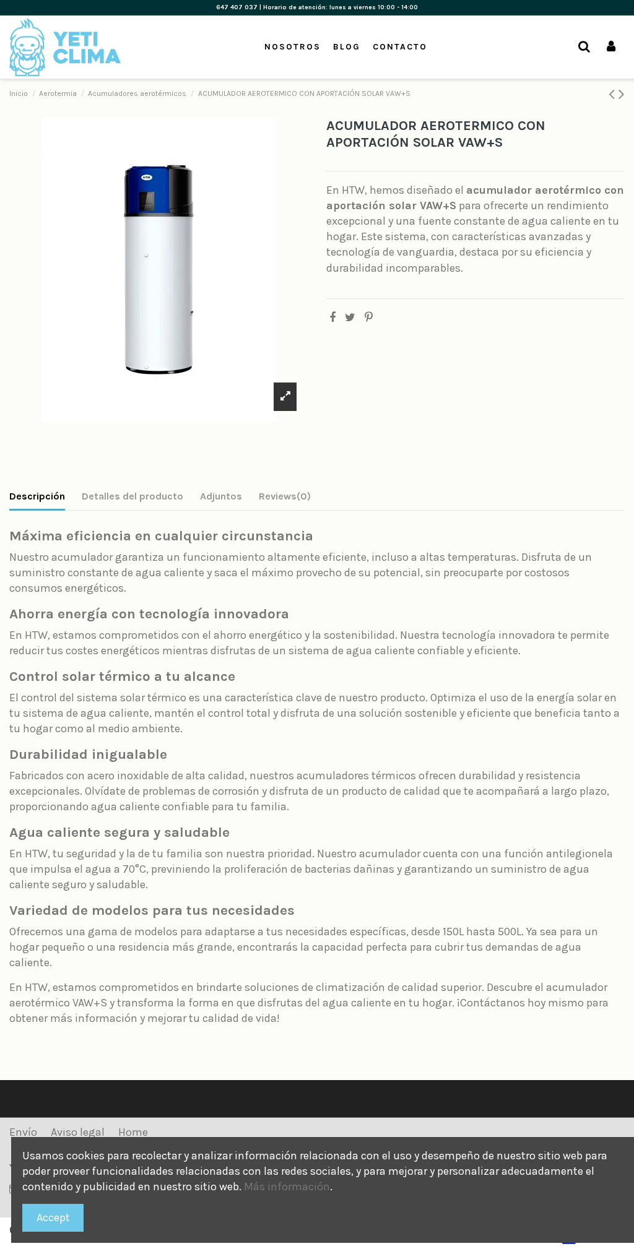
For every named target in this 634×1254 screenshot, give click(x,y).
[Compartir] (332, 317)
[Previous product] (614, 94)
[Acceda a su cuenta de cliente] (611, 47)
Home (133, 1132)
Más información (287, 1186)
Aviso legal (78, 1132)
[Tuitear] (350, 317)
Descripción (37, 496)
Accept (53, 1217)
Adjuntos (221, 496)
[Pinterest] (369, 317)
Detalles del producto (132, 496)
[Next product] (622, 94)
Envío (23, 1132)
